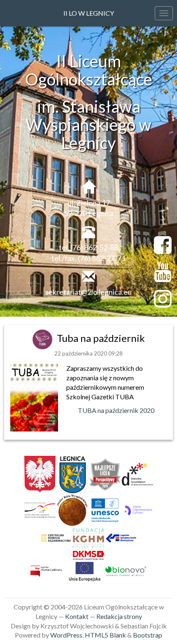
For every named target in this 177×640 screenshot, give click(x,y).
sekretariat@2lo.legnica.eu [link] (88, 291)
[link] (43, 338)
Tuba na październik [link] (101, 338)
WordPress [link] (66, 635)
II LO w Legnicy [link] (88, 13)
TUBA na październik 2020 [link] (117, 410)
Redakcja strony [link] (119, 616)
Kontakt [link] (76, 616)
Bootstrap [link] (147, 635)
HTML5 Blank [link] (105, 635)
